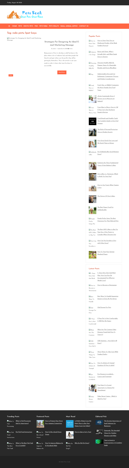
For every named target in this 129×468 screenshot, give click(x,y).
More (11, 75)
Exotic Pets (28, 26)
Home (14, 26)
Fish (36, 26)
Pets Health (54, 26)
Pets (20, 26)
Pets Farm (43, 26)
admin (54, 48)
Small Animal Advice (69, 26)
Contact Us (83, 26)
